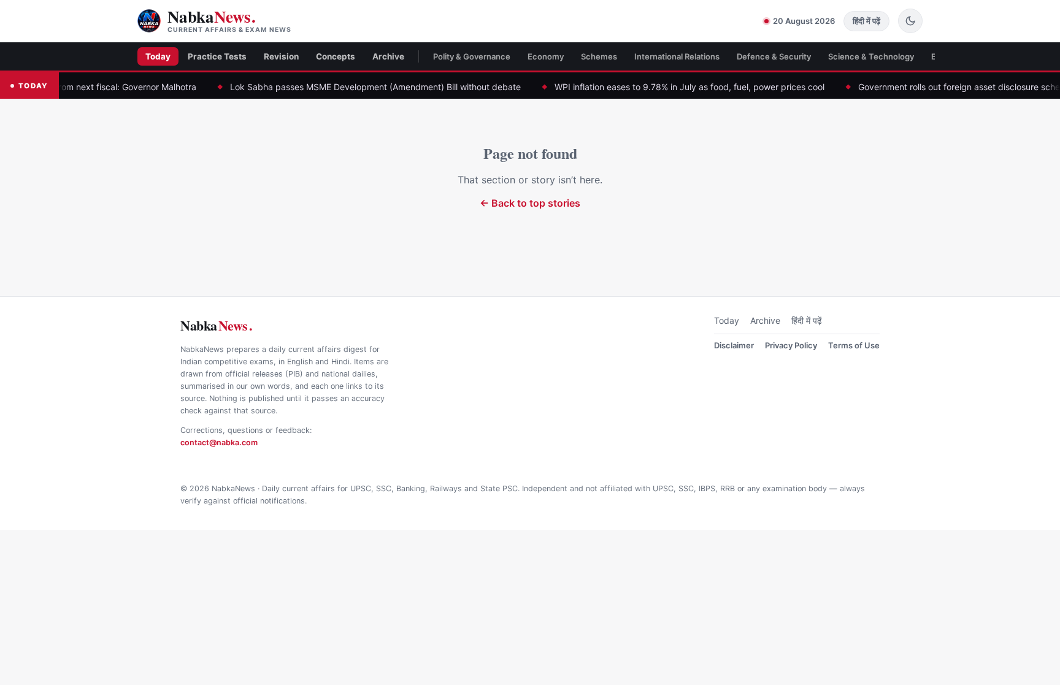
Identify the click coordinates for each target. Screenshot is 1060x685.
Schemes (599, 56)
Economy (546, 56)
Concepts (335, 56)
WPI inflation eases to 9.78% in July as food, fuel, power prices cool (667, 87)
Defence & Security (774, 56)
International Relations (677, 56)
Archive (388, 56)
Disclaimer (734, 345)
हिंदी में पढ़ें (806, 320)
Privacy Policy (791, 345)
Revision (281, 56)
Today (158, 56)
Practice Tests (217, 56)
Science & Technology (871, 56)
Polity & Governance (471, 56)
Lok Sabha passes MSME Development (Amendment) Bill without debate (353, 87)
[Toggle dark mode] (910, 21)
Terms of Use (854, 345)
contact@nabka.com (219, 442)
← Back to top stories (530, 203)
